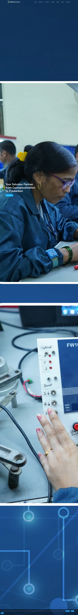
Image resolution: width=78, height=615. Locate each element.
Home (36, 2)
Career (62, 2)
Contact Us (68, 2)
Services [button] (47, 2)
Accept (67, 611)
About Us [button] (41, 2)
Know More (8, 195)
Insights (53, 2)
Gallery (58, 2)
